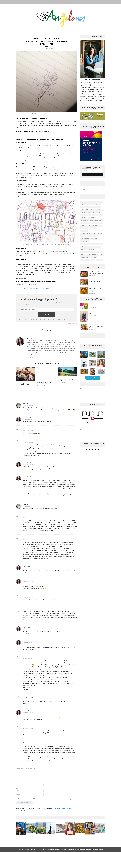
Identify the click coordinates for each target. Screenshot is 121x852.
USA (95, 257)
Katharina (26, 429)
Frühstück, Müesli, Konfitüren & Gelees (91, 225)
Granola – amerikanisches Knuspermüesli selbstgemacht (96, 290)
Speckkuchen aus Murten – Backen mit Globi (45, 382)
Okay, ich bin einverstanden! (84, 849)
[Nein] (119, 850)
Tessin (102, 254)
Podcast (84, 2)
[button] (84, 354)
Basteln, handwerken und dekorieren (91, 207)
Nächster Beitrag (69, 394)
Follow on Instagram (93, 378)
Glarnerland (84, 230)
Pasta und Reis (84, 241)
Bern (82, 209)
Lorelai (25, 403)
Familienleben (27, 2)
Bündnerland (99, 209)
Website (18, 794)
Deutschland (96, 212)
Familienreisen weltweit (96, 220)
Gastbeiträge (84, 228)
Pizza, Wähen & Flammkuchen (88, 244)
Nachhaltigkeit (85, 238)
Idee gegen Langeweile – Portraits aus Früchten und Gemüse (96, 326)
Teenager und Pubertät (92, 254)
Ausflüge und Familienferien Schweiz (91, 204)
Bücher (92, 209)
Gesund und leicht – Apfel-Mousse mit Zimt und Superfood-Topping (96, 281)
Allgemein (83, 201)
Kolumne (83, 236)
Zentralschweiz (85, 259)
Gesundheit (92, 228)
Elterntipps (84, 217)
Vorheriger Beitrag (24, 394)
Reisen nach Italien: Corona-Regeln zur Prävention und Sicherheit (66, 379)
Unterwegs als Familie (59, 2)
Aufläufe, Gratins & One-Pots (95, 201)
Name (18, 784)
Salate (98, 246)
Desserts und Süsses (86, 212)
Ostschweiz (94, 238)
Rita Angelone (67, 330)
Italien (100, 233)
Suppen (83, 254)
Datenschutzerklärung (97, 849)
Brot (86, 209)
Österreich (99, 259)
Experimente (92, 217)
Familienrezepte (41, 2)
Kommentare (26, 330)
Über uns (74, 2)
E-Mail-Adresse (18, 789)
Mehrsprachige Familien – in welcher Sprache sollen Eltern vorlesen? (24, 384)
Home (18, 2)
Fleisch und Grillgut (96, 222)
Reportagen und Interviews (88, 246)
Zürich (93, 259)
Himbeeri (25, 440)
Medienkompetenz (92, 236)
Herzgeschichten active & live (88, 233)
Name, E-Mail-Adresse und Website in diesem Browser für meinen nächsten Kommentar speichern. (47, 799)
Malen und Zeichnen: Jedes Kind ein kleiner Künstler (35, 288)
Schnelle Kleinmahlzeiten (88, 249)
